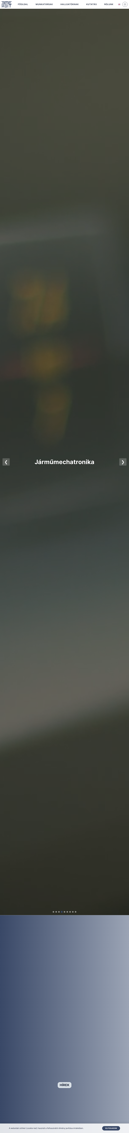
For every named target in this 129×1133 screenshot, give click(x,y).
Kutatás (91, 4)
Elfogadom (111, 1128)
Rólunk (108, 4)
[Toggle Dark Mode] (124, 4)
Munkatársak (44, 4)
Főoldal (23, 4)
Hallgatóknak (69, 4)
